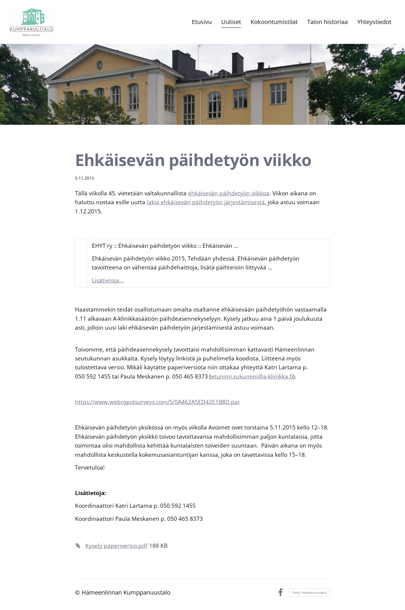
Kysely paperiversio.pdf (116, 546)
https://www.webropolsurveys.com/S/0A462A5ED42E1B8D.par (157, 402)
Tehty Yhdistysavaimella (309, 592)
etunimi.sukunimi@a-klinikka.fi (252, 376)
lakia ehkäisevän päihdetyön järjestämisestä (206, 202)
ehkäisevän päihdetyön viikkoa (229, 193)
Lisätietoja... (108, 280)
